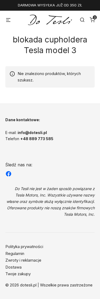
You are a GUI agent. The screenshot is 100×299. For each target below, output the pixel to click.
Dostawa (13, 267)
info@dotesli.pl (32, 132)
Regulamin (14, 253)
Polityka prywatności (24, 246)
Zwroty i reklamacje (23, 260)
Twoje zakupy (18, 273)
